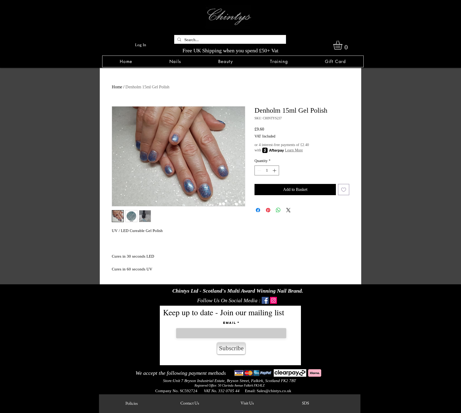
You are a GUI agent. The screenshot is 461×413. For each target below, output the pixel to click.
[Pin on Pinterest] (268, 210)
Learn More (294, 150)
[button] (175, 61)
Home (117, 87)
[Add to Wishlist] (343, 189)
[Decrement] (258, 170)
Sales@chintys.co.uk (274, 391)
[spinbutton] (267, 170)
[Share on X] (288, 210)
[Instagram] (273, 300)
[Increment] (275, 170)
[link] (343, 45)
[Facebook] (265, 300)
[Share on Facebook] (258, 210)
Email (229, 322)
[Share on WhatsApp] (278, 210)
